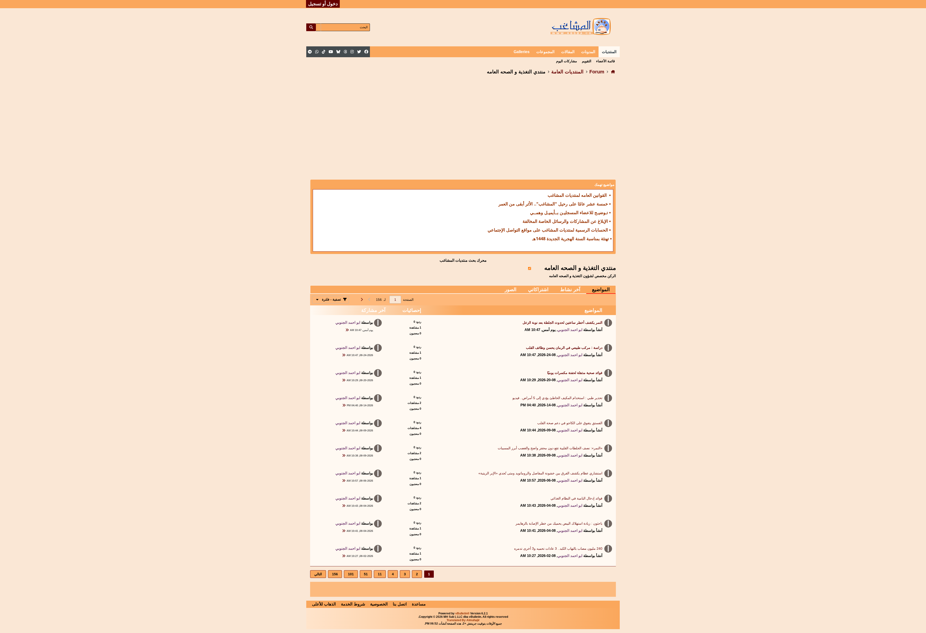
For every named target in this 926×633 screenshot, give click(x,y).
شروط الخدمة (353, 604)
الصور (511, 289)
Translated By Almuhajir (463, 620)
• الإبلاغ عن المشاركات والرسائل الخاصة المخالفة (567, 221)
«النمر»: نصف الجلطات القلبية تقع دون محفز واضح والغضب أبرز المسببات (550, 448)
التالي (318, 574)
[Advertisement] (463, 118)
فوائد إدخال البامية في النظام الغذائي (576, 498)
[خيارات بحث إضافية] (318, 27)
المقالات (567, 52)
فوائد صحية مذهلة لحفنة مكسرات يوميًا (574, 373)
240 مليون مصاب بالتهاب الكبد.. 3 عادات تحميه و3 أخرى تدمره (558, 548)
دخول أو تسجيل (323, 3)
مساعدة (419, 604)
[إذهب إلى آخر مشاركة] (347, 330)
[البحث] (311, 27)
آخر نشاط (570, 289)
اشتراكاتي (538, 289)
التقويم (586, 61)
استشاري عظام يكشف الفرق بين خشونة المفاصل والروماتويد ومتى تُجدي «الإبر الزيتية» (540, 473)
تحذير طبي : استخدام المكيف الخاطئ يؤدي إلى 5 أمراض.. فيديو (557, 398)
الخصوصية (379, 604)
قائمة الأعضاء (605, 61)
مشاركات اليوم (566, 61)
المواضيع (601, 289)
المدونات (588, 52)
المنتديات (609, 52)
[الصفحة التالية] (361, 299)
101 (351, 574)
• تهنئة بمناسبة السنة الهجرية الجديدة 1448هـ (572, 238)
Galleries (522, 52)
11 (380, 574)
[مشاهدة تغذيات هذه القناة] (529, 267)
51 (366, 574)
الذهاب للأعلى (324, 604)
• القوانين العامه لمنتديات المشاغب (579, 195)
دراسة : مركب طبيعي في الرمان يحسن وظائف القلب (564, 348)
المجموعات (545, 52)
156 (335, 574)
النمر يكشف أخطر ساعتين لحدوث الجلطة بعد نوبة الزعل (562, 322)
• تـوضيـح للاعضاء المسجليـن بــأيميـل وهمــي (570, 212)
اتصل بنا (400, 604)
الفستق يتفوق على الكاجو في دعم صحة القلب (569, 423)
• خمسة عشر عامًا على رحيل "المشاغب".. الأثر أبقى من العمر (554, 204)
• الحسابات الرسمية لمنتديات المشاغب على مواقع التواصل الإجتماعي (549, 230)
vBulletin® (462, 613)
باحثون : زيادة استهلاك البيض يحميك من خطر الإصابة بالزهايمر (559, 523)
